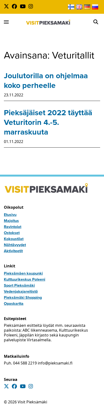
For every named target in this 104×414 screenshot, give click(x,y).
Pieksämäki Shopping (23, 297)
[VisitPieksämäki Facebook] (15, 7)
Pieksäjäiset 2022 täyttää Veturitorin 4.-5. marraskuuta (48, 122)
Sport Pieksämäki (19, 285)
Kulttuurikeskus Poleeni (24, 279)
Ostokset (12, 233)
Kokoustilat (13, 239)
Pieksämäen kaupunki (23, 273)
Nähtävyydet (15, 245)
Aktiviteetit (13, 251)
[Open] (95, 22)
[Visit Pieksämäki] (48, 22)
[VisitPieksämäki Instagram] (32, 7)
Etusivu (10, 214)
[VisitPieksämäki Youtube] (24, 7)
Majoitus (11, 220)
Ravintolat (12, 226)
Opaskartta (13, 303)
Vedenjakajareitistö (21, 291)
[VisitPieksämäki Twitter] (7, 7)
